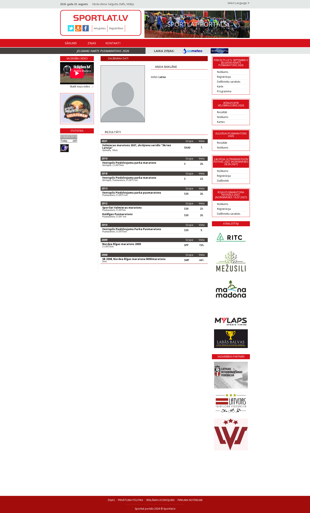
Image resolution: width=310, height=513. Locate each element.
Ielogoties (100, 28)
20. (202, 164)
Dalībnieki (223, 180)
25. (202, 209)
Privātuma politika (130, 500)
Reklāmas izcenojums (160, 500)
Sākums (71, 43)
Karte (220, 86)
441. (201, 260)
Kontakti (112, 43)
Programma (224, 91)
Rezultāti (222, 112)
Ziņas (92, 43)
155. (201, 245)
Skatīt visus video (80, 86)
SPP (186, 245)
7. (202, 147)
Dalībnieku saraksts (228, 81)
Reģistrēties (116, 28)
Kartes (221, 122)
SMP (186, 260)
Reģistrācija (224, 77)
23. (202, 179)
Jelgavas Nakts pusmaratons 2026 (103, 51)
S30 (186, 194)
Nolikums (222, 72)
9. (202, 230)
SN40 (187, 147)
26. (202, 194)
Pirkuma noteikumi (190, 500)
